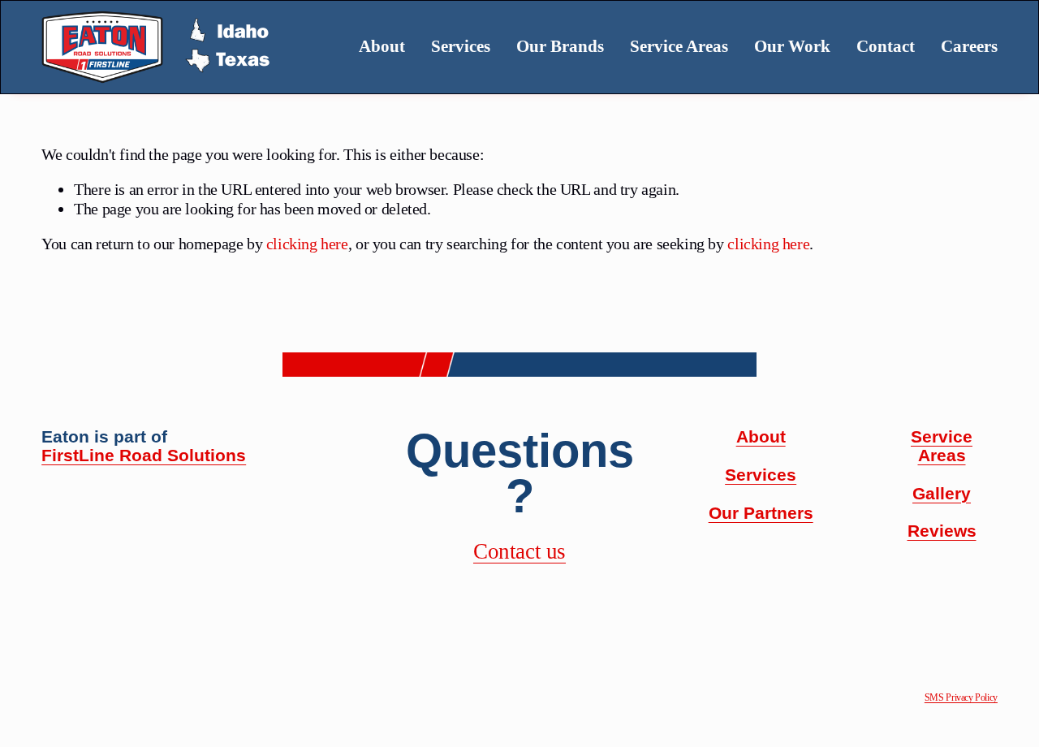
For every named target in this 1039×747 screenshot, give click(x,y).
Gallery (941, 494)
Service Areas (679, 46)
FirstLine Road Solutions (143, 455)
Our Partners (761, 513)
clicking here (307, 244)
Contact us (519, 551)
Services (760, 475)
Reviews (942, 531)
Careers (969, 46)
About (382, 46)
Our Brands (560, 46)
